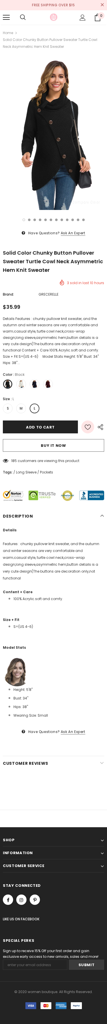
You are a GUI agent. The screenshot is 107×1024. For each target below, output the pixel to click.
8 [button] (61, 220)
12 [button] (83, 220)
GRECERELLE (48, 294)
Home (8, 32)
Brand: (8, 294)
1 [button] (24, 220)
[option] (53, 134)
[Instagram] (21, 900)
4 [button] (40, 220)
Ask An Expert (73, 233)
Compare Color (86, 201)
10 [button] (72, 220)
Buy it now (53, 445)
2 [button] (29, 220)
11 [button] (78, 220)
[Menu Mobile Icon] (6, 17)
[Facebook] (8, 900)
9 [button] (67, 220)
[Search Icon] (23, 17)
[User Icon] (83, 18)
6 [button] (51, 220)
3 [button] (34, 220)
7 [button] (56, 220)
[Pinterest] (35, 900)
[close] (102, 5)
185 (14, 460)
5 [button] (45, 220)
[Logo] (53, 17)
